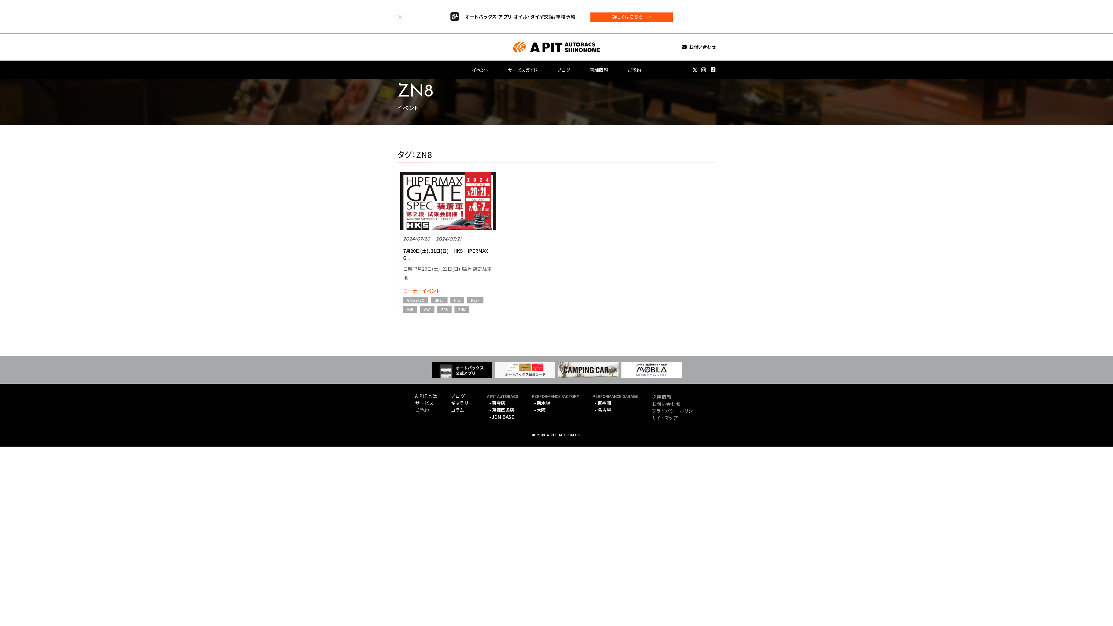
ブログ (563, 69)
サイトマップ (665, 417)
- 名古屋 (603, 409)
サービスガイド (522, 69)
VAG (427, 309)
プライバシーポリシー (675, 410)
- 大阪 (540, 409)
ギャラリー (462, 402)
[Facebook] (713, 70)
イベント (480, 69)
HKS (457, 300)
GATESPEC (415, 300)
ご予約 (634, 69)
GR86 (438, 300)
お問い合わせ (702, 47)
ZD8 (444, 309)
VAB (410, 309)
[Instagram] (703, 70)
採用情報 (662, 396)
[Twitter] (695, 70)
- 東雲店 (497, 402)
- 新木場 (542, 402)
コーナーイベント (421, 290)
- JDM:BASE (501, 416)
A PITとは (426, 395)
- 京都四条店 (501, 409)
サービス (424, 402)
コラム (457, 409)
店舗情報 (599, 69)
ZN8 (461, 309)
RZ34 (475, 300)
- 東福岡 (603, 402)
